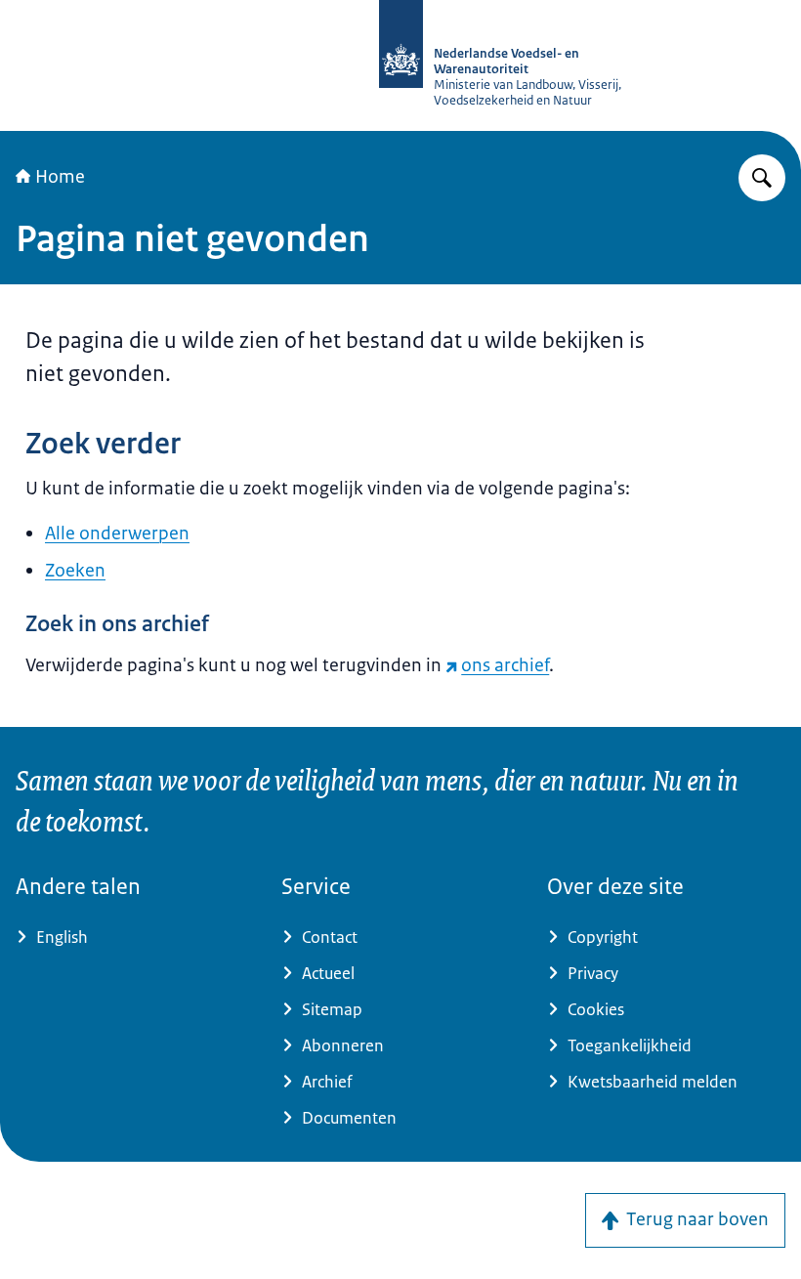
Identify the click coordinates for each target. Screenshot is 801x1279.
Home (60, 177)
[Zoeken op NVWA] (761, 177)
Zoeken (75, 570)
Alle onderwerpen (117, 533)
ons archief (505, 665)
